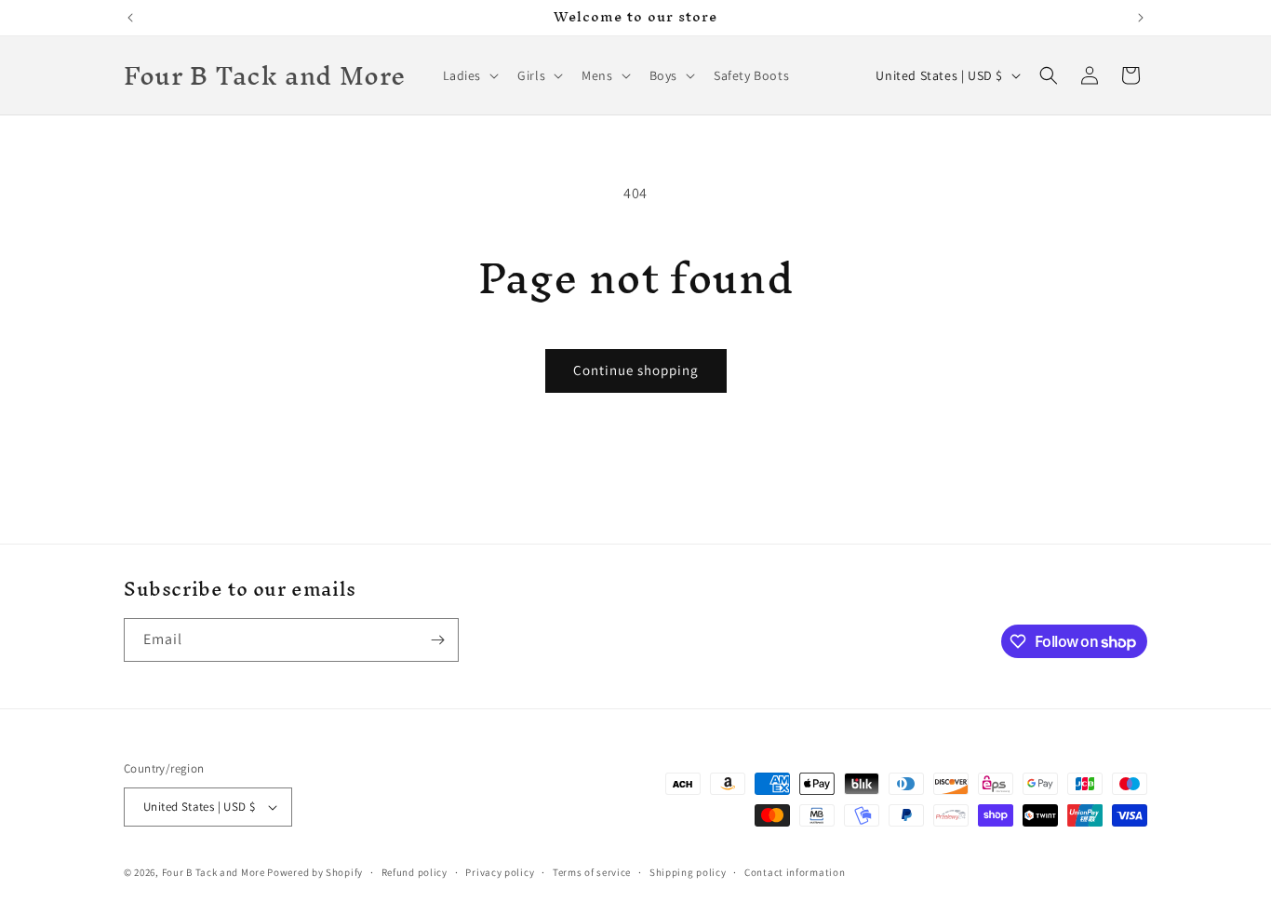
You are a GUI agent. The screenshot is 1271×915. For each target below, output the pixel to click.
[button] (469, 75)
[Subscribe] (437, 640)
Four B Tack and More (213, 872)
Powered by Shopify (315, 872)
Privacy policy (499, 872)
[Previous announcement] (130, 17)
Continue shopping (636, 370)
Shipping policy (688, 872)
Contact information (794, 872)
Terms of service (592, 872)
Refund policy (414, 872)
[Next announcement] (1140, 17)
